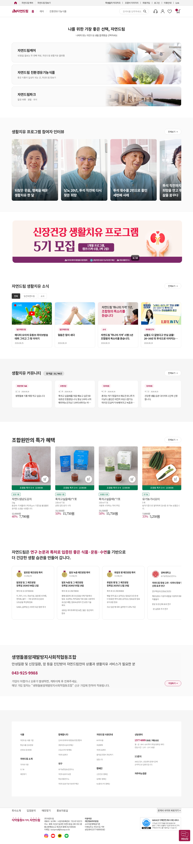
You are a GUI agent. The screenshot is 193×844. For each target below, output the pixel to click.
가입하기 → (173, 683)
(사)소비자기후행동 (65, 750)
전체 (16, 296)
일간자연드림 (29, 296)
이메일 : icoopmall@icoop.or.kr (57, 829)
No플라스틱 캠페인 (103, 783)
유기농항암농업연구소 (66, 769)
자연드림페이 (101, 750)
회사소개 (16, 810)
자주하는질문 (141, 773)
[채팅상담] (184, 835)
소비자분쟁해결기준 (92, 824)
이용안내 (167, 2)
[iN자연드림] (15, 3)
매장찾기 (23, 774)
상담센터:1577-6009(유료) (95, 829)
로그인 (157, 2)
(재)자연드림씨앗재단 (65, 745)
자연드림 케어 (27, 2)
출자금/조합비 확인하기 (104, 754)
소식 (42, 296)
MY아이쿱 (99, 740)
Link (177, 2)
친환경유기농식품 (57, 11)
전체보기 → (173, 131)
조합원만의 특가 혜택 (33, 439)
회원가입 (146, 2)
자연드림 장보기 (44, 2)
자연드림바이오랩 (64, 774)
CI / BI (22, 769)
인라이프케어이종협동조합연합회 (70, 740)
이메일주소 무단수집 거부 (94, 827)
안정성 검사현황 (26, 750)
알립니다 (99, 759)
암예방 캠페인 (101, 779)
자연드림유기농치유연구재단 (68, 783)
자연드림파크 (63, 754)
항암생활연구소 (63, 779)
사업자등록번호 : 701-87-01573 (70, 821)
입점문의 (31, 810)
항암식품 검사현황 (26, 745)
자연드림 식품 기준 (26, 740)
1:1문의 (138, 756)
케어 (42, 11)
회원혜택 (99, 745)
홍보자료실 (62, 810)
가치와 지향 (24, 764)
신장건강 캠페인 (102, 774)
